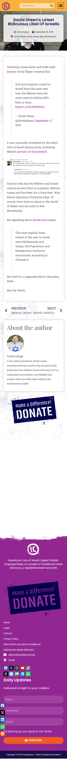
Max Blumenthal (48, 36)
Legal (6, 628)
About (7, 622)
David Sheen (20, 36)
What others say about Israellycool (22, 644)
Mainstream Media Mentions (19, 649)
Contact (8, 633)
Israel (36, 36)
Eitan (29, 36)
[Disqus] (33, 489)
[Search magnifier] (51, 5)
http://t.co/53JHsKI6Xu (30, 106)
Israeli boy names (44, 220)
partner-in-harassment (32, 151)
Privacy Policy (11, 638)
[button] (61, 6)
